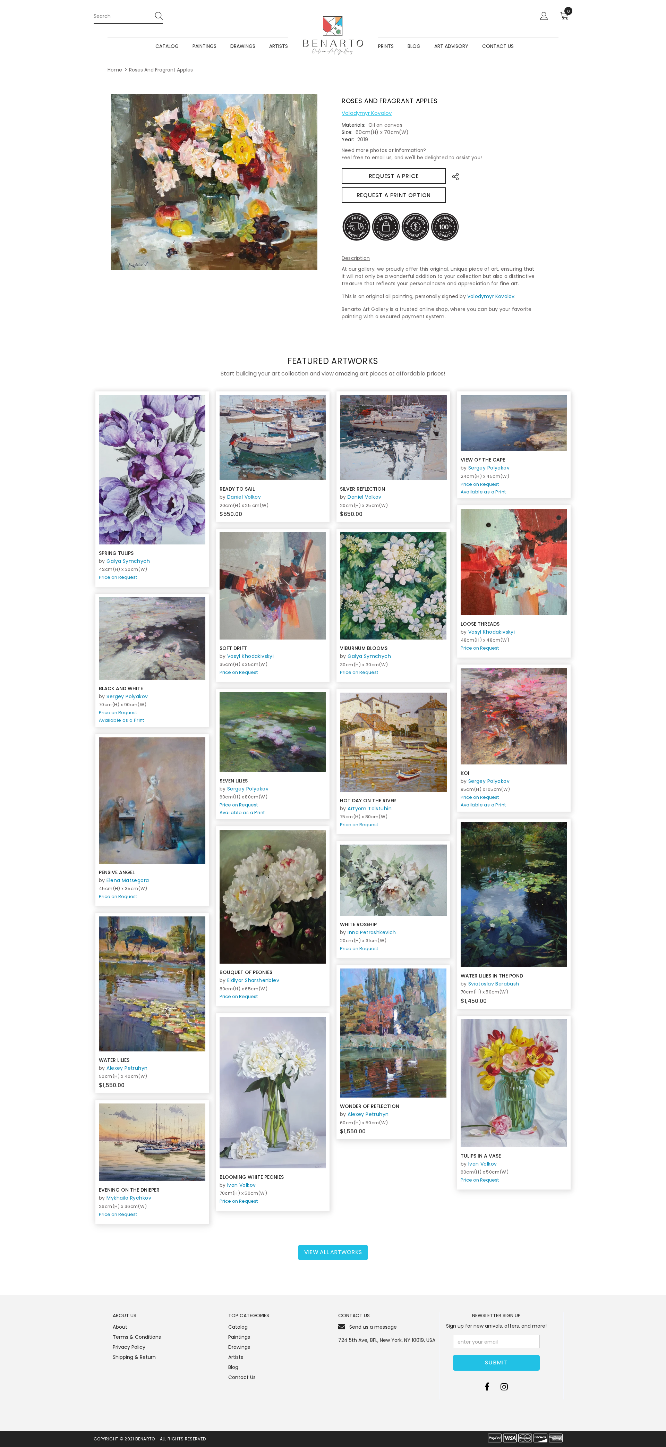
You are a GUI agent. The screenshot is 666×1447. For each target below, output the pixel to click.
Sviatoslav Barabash (493, 983)
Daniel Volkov (244, 496)
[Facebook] (487, 1387)
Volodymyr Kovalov (367, 113)
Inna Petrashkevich (372, 932)
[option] (214, 182)
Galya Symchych (128, 561)
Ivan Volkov (241, 1185)
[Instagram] (504, 1387)
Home (115, 69)
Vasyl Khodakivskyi (491, 631)
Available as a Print (483, 492)
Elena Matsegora (127, 880)
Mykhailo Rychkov (128, 1197)
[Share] (453, 176)
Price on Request (118, 577)
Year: (348, 139)
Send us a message (373, 1326)
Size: (347, 132)
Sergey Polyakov (489, 467)
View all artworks (333, 1252)
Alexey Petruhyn (126, 1068)
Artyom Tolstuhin (370, 808)
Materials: (353, 125)
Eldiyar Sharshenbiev (253, 980)
